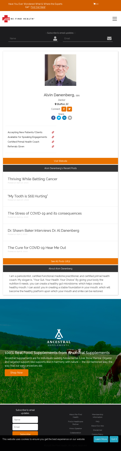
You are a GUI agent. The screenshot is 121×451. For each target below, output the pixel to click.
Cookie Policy (97, 434)
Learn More (101, 439)
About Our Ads (97, 426)
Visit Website (60, 161)
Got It (114, 439)
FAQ (97, 421)
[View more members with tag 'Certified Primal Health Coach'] (53, 142)
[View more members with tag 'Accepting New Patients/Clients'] (53, 132)
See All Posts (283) (60, 261)
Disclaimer (97, 430)
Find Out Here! (38, 7)
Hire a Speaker (75, 428)
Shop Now (16, 372)
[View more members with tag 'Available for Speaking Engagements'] (53, 137)
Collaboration (75, 433)
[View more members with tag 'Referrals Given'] (53, 146)
